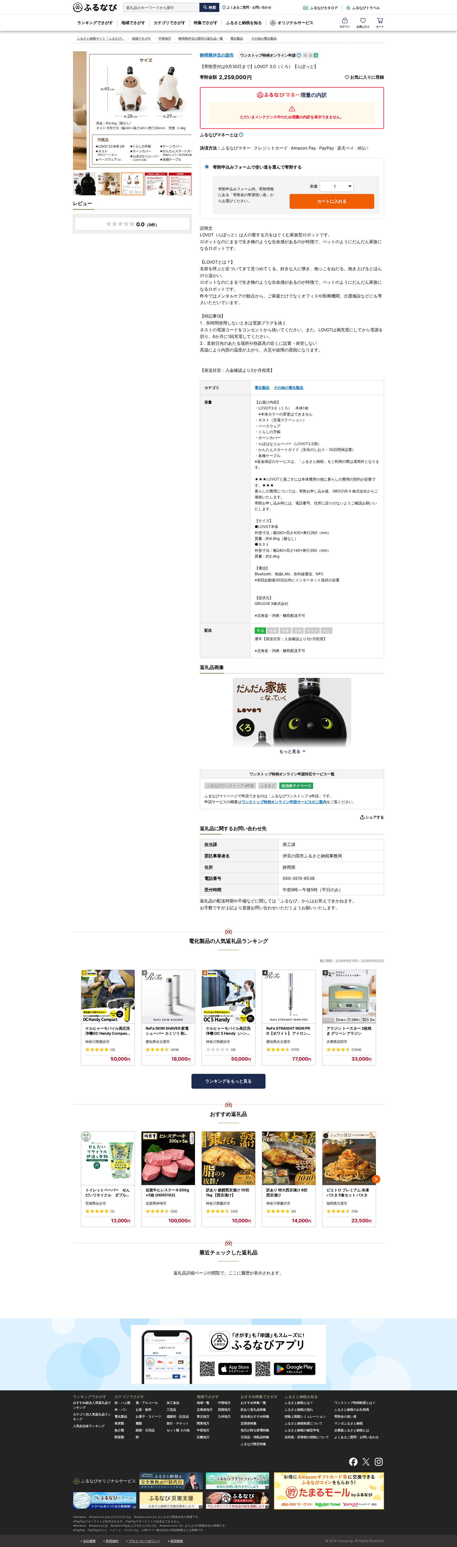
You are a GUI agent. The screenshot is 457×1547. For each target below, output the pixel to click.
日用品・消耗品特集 (255, 1437)
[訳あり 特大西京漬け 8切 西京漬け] (289, 1158)
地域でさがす (133, 22)
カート (380, 26)
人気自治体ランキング (89, 1426)
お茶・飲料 (144, 1410)
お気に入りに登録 (367, 77)
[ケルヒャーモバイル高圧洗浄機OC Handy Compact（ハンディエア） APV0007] (108, 997)
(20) (234, 1211)
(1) (112, 1211)
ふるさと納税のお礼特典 (351, 1410)
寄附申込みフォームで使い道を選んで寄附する (257, 167)
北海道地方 (205, 1410)
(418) (175, 1050)
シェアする (374, 817)
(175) (295, 1050)
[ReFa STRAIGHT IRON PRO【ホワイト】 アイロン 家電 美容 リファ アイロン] (289, 997)
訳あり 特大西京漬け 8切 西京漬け (286, 1192)
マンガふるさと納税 (348, 1423)
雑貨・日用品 (145, 1430)
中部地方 (164, 38)
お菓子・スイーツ (148, 1416)
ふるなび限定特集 (253, 1444)
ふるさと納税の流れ (299, 1410)
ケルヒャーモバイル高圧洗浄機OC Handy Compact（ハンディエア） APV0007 (107, 1031)
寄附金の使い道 (345, 1416)
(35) (174, 1211)
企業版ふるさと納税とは (351, 1430)
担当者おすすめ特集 (255, 1416)
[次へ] (376, 1179)
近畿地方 (203, 1437)
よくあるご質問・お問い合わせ (249, 7)
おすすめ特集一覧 (253, 1403)
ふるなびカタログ (324, 8)
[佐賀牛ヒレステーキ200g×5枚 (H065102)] (168, 1158)
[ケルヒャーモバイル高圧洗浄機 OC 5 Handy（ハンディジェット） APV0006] (228, 997)
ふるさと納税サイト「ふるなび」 (101, 38)
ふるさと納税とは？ (299, 1403)
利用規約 (112, 1541)
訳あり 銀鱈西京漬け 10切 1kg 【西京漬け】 (227, 1192)
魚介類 (119, 1430)
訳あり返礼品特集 (253, 1410)
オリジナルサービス (295, 22)
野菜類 (119, 1437)
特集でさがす (206, 22)
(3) (112, 1050)
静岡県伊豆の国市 (217, 55)
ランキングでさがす (95, 22)
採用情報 (176, 1541)
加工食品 (173, 1403)
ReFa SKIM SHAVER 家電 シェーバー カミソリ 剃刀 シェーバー (167, 1031)
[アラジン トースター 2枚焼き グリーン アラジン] (349, 997)
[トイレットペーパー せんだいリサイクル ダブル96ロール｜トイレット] (108, 1158)
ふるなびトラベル (366, 8)
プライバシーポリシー (144, 1541)
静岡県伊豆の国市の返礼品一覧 (201, 38)
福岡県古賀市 (337, 1203)
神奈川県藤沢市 (218, 1203)
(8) (293, 1211)
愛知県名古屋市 (158, 1041)
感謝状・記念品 (178, 1416)
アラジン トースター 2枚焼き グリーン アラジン (349, 1031)
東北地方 (203, 1416)
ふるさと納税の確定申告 (302, 1430)
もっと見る (289, 751)
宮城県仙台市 (95, 1203)
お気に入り (363, 26)
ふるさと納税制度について (304, 1423)
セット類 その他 (178, 1430)
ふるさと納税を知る (244, 22)
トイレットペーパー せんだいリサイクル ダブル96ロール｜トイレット (107, 1193)
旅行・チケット (178, 1423)
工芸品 (171, 1410)
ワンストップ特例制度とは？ (355, 1403)
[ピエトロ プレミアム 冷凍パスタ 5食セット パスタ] (349, 1158)
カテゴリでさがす (169, 22)
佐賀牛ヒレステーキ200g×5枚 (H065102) (167, 1192)
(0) (233, 1050)
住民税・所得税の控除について (307, 1437)
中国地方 (224, 1403)
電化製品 (236, 38)
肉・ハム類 (122, 1403)
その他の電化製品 (264, 38)
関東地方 (203, 1423)
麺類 (139, 1423)
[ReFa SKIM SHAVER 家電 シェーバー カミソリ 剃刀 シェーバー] (168, 997)
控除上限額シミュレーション (305, 1416)
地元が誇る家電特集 (255, 1430)
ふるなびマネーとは (219, 134)
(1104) (356, 1050)
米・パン (121, 1410)
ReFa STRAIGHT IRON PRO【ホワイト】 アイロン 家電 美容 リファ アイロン (288, 1031)
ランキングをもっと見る (228, 1081)
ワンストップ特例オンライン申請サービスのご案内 (284, 801)
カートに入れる (332, 201)
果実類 (119, 1423)
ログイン (345, 26)
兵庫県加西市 (337, 1041)
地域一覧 (203, 1403)
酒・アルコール (147, 1403)
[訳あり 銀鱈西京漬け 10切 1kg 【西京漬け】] (228, 1158)
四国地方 (224, 1410)
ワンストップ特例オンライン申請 (268, 55)
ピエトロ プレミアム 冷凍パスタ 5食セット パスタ (348, 1192)
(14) (354, 1211)
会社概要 (89, 1541)
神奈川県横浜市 (97, 1041)
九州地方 (224, 1416)
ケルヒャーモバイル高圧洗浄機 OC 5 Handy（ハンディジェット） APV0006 (228, 1031)
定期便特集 (249, 1423)
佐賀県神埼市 (156, 1203)
